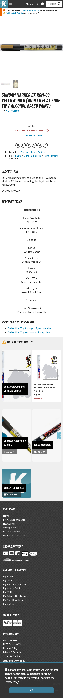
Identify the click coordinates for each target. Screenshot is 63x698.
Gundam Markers (32, 155)
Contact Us (8, 603)
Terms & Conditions (40, 677)
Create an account (31, 10)
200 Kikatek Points (14, 13)
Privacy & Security (12, 652)
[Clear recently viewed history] (16, 483)
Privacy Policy (12, 682)
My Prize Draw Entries (14, 600)
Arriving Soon (9, 527)
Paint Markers (51, 155)
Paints (18, 155)
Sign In (33, 3)
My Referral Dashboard (14, 596)
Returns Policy (10, 648)
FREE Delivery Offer (12, 644)
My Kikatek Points (12, 588)
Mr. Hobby (12, 111)
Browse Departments (14, 519)
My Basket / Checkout (14, 535)
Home (6, 515)
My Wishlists (9, 592)
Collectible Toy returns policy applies (29, 332)
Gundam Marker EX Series (33, 152)
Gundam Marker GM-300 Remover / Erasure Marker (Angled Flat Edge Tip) (45, 386)
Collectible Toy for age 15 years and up (30, 328)
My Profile (8, 576)
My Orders (8, 580)
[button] (59, 435)
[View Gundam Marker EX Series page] (28, 435)
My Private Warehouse (14, 584)
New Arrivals (9, 523)
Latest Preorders (11, 531)
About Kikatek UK (12, 640)
